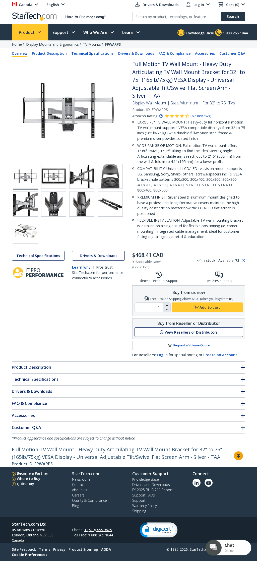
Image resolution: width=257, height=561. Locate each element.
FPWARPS (113, 44)
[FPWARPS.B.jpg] (53, 176)
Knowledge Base (199, 33)
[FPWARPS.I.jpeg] (25, 231)
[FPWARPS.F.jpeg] (53, 204)
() (200, 115)
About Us (79, 489)
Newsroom (81, 479)
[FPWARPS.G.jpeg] (81, 204)
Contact (78, 484)
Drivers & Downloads (136, 53)
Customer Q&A (232, 53)
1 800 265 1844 (100, 535)
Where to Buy (28, 478)
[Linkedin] (196, 483)
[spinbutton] (149, 307)
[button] (166, 305)
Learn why (81, 267)
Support (61, 32)
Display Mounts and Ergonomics (52, 44)
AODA (106, 549)
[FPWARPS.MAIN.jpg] (25, 177)
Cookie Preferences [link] (29, 554)
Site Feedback (24, 549)
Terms (44, 549)
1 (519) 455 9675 (98, 529)
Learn (128, 32)
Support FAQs (143, 495)
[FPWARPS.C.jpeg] (81, 176)
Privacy (59, 549)
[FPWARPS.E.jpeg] (25, 204)
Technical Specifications (92, 53)
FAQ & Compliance (174, 53)
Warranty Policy (144, 505)
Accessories (205, 53)
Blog (75, 505)
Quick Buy (25, 483)
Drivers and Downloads (151, 484)
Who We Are (95, 32)
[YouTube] (209, 483)
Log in (162, 354)
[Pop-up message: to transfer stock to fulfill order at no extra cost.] (242, 260)
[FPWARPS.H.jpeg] (110, 204)
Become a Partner (32, 473)
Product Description (49, 53)
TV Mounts (92, 44)
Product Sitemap (83, 549)
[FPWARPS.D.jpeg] (110, 176)
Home (17, 44)
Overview (19, 53)
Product (27, 32)
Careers (78, 495)
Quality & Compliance (89, 500)
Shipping (139, 511)
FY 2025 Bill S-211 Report (152, 489)
